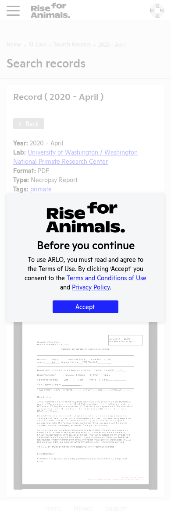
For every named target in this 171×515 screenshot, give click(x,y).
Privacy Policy (91, 286)
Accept (85, 306)
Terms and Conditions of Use (106, 277)
